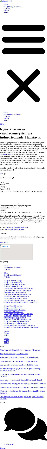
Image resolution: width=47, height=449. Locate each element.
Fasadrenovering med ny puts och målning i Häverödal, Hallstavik (23, 384)
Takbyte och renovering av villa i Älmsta (14, 354)
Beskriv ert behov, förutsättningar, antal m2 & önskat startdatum (22, 191)
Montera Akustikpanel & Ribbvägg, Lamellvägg (21, 302)
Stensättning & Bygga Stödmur (15, 292)
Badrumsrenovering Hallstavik (14, 284)
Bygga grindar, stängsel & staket (15, 298)
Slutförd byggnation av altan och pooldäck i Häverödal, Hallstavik (23, 387)
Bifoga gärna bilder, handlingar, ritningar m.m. (16, 206)
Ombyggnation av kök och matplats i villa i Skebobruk (19, 365)
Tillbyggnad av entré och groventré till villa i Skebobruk (19, 357)
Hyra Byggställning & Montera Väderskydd (19, 300)
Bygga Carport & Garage (13, 281)
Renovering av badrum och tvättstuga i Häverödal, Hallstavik (21, 380)
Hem (6, 5)
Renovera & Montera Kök (13, 286)
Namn (2, 182)
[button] (23, 62)
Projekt (6, 10)
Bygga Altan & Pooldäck (13, 283)
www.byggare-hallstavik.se (14, 229)
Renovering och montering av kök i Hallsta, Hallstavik (19, 361)
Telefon (3, 184)
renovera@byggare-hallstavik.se (16, 227)
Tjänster (7, 8)
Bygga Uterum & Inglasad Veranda (16, 296)
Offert (6, 12)
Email (2, 187)
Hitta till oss (4, 242)
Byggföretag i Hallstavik (12, 7)
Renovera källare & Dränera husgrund (17, 294)
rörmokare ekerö (5, 154)
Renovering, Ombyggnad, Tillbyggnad (17, 290)
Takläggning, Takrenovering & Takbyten (18, 288)
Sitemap (3, 448)
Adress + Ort (4, 189)
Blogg (6, 333)
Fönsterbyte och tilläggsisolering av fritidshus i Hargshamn (20, 350)
